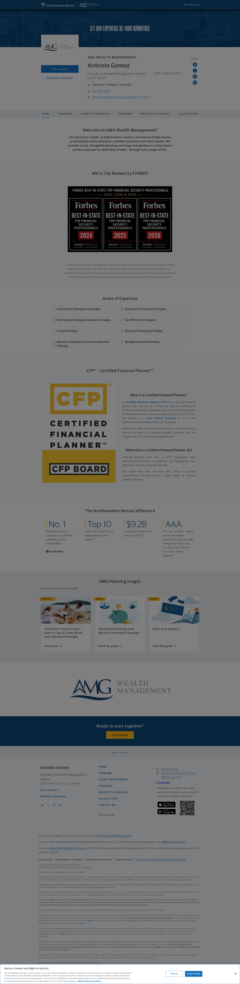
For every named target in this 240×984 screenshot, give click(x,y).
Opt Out (174, 974)
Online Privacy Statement (89, 981)
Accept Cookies (193, 974)
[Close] (235, 974)
